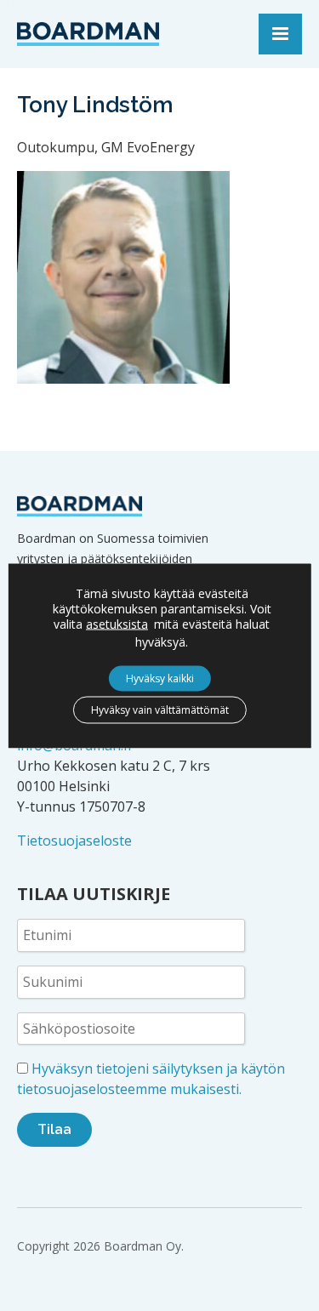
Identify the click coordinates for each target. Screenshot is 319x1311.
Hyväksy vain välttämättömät (160, 709)
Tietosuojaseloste (74, 840)
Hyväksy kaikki (160, 677)
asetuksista (117, 623)
